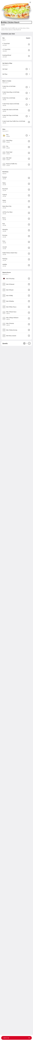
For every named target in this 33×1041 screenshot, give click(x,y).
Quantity (5, 343)
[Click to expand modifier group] (29, 98)
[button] (16, 10)
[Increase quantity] (29, 343)
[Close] (30, 2)
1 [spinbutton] (26, 343)
